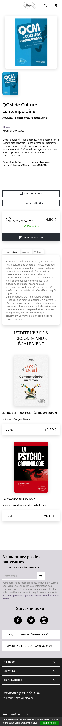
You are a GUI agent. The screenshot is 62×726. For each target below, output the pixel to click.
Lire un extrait (33, 193)
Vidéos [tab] (37, 252)
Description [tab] (11, 252)
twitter (31, 620)
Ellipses (6, 127)
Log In (45, 5)
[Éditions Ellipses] (29, 5)
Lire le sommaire (34, 203)
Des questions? (26, 634)
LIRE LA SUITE (12, 155)
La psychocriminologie (18, 499)
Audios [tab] (26, 252)
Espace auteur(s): (28, 645)
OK (41, 576)
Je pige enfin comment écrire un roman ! (30, 413)
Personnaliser (49, 723)
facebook (18, 620)
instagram (44, 620)
